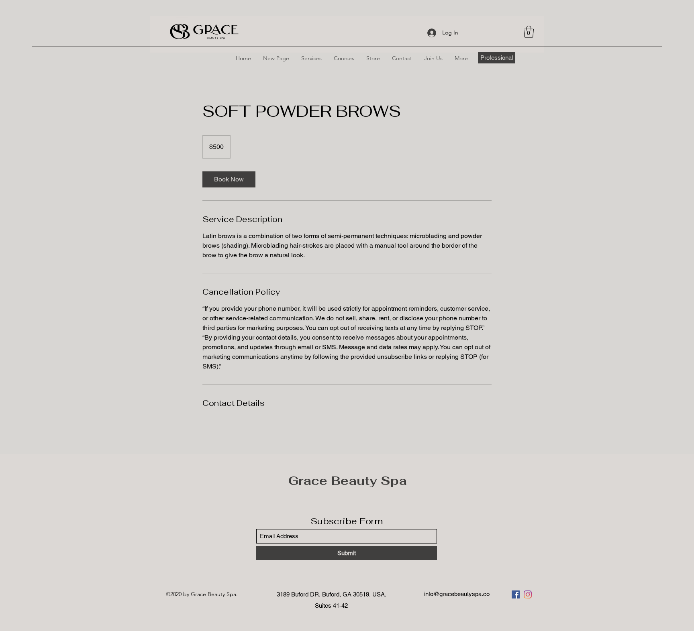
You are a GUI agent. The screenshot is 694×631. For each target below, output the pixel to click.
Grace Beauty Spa (347, 481)
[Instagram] (528, 594)
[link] (228, 179)
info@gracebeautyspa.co (457, 593)
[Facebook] (516, 594)
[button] (529, 32)
